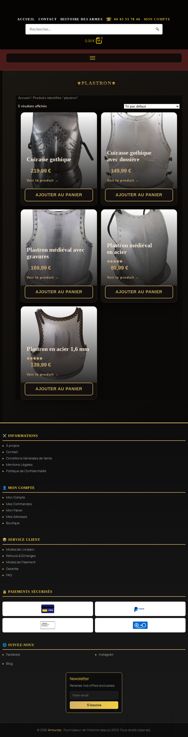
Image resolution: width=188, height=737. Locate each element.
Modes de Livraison (20, 549)
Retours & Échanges (21, 555)
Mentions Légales (19, 464)
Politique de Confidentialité (26, 471)
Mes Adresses (16, 516)
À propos (12, 445)
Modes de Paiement (20, 562)
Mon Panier (14, 510)
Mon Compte (157, 19)
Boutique (13, 523)
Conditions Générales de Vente (29, 458)
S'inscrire (94, 705)
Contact (47, 19)
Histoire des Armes (81, 19)
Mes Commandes (19, 504)
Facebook (13, 654)
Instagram (106, 654)
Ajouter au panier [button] (58, 195)
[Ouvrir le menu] (94, 58)
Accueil (26, 19)
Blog (9, 663)
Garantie (12, 568)
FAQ (9, 575)
